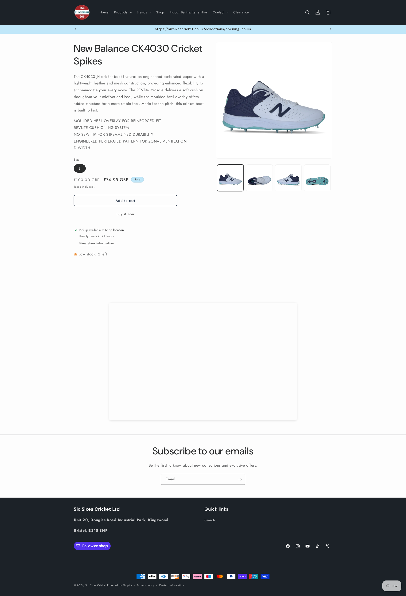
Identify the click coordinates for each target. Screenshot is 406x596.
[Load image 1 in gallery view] (230, 177)
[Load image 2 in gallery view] (259, 177)
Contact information (171, 585)
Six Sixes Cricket (96, 585)
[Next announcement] (330, 29)
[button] (122, 12)
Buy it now (126, 214)
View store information (96, 243)
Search (209, 520)
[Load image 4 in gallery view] (317, 177)
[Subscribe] (240, 479)
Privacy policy (145, 585)
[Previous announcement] (75, 29)
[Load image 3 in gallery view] (288, 177)
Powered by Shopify (119, 585)
